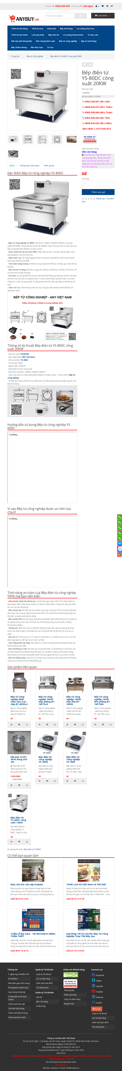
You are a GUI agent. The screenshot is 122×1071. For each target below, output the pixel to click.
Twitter (99, 981)
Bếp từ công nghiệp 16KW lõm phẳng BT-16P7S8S (102, 700)
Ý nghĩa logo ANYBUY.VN (18, 974)
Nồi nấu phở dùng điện (21, 41)
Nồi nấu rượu (37, 47)
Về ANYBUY (13, 978)
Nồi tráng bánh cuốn (45, 41)
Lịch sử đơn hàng (43, 978)
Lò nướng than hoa (85, 28)
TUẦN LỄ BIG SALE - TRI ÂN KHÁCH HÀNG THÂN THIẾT (33, 935)
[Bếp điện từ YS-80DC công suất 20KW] (42, 96)
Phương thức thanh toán (18, 987)
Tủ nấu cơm (93, 35)
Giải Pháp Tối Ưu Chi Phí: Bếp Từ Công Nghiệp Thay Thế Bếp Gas (87, 935)
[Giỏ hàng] (107, 6)
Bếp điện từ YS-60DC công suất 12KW (18, 820)
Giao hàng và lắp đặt (16, 992)
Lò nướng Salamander (73, 35)
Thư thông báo (42, 987)
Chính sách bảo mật (16, 1004)
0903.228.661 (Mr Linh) (97, 101)
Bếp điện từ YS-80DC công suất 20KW (66, 56)
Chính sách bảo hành (17, 1017)
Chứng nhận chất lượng (29, 165)
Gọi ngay (88, 5)
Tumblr (99, 1003)
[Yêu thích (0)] (102, 6)
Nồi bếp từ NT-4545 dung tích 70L (19, 759)
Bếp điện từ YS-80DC (32, 849)
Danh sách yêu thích (44, 983)
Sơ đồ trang (41, 1006)
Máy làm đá (53, 35)
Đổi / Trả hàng (42, 1001)
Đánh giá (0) (49, 165)
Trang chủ (15, 56)
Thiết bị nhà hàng (19, 28)
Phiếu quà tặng (70, 995)
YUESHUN (24, 354)
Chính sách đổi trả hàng (18, 1013)
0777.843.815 (61, 1065)
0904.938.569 (62, 5)
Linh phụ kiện (38, 35)
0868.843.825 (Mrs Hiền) (98, 123)
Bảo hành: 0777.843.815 (97, 128)
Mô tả (12, 165)
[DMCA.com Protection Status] (70, 974)
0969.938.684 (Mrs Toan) (98, 112)
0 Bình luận (100, 198)
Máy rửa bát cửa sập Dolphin (27, 884)
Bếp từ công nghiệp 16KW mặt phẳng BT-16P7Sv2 (47, 700)
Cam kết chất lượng (16, 1008)
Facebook (100, 975)
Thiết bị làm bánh (19, 35)
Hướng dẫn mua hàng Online (17, 998)
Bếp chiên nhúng (19, 47)
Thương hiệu (69, 990)
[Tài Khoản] (97, 6)
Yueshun (86, 92)
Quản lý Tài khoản (43, 974)
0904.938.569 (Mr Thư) (97, 117)
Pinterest (99, 997)
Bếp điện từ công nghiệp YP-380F (73, 759)
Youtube (99, 992)
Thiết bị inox (37, 28)
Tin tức (50, 47)
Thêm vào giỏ (98, 192)
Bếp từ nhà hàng (88, 41)
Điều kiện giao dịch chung (19, 983)
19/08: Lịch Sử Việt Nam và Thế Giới (86, 884)
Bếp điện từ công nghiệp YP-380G (45, 759)
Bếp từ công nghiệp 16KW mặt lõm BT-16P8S (73, 700)
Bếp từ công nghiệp (68, 41)
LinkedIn (99, 986)
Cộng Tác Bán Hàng (72, 999)
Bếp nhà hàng (66, 28)
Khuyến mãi (69, 1003)
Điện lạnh (51, 28)
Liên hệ (39, 997)
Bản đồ (97, 1009)
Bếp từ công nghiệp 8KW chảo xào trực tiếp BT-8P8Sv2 (19, 700)
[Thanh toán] (111, 6)
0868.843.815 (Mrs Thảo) (98, 106)
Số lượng (85, 178)
